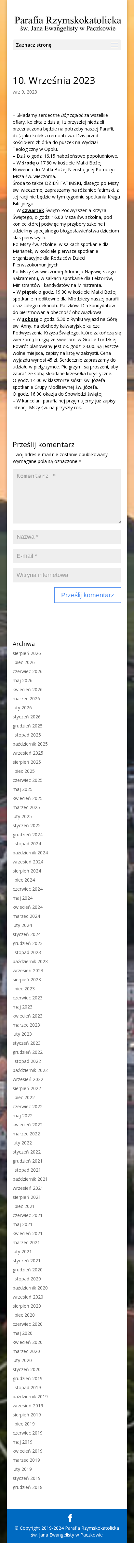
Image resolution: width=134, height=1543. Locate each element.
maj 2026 (23, 680)
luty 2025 (22, 816)
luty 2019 (22, 1469)
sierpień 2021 (27, 1197)
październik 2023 (30, 961)
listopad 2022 (27, 1061)
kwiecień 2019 (28, 1451)
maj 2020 (23, 1333)
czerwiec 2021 (28, 1215)
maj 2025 (23, 789)
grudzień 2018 (28, 1487)
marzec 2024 (26, 916)
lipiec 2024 (24, 880)
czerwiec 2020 (28, 1324)
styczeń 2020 (27, 1369)
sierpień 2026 (27, 653)
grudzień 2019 (28, 1378)
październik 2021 (30, 1179)
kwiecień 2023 (28, 1016)
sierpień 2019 (27, 1415)
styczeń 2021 (27, 1260)
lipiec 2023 (24, 988)
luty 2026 (22, 707)
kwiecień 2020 (28, 1342)
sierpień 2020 (27, 1306)
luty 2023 (22, 1034)
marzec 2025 (26, 807)
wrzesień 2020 (28, 1297)
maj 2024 (23, 898)
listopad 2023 (27, 952)
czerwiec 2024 (28, 889)
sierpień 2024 (27, 871)
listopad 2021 (27, 1170)
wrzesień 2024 (28, 862)
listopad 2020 (27, 1279)
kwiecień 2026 (28, 689)
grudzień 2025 (28, 726)
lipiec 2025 (24, 771)
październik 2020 (30, 1288)
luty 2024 (22, 925)
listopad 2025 (27, 735)
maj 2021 (23, 1224)
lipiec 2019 (24, 1424)
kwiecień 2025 (28, 798)
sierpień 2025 (27, 762)
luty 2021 (22, 1251)
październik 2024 (30, 853)
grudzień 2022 (28, 1052)
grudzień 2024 (28, 834)
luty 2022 (22, 1143)
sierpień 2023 (27, 979)
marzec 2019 (26, 1460)
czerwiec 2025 (28, 780)
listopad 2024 (27, 843)
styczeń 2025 (27, 825)
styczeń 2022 (27, 1152)
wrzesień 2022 (28, 1079)
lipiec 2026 (24, 662)
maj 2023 (23, 1007)
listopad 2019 (27, 1387)
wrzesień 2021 (28, 1188)
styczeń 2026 (27, 717)
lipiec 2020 (24, 1315)
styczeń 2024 (27, 934)
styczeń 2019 (27, 1478)
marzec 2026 (26, 698)
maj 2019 (23, 1442)
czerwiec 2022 (28, 1106)
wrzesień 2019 (28, 1405)
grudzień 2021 (28, 1161)
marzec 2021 (26, 1242)
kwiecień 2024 (28, 907)
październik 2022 (30, 1070)
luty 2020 (22, 1360)
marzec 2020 (26, 1351)
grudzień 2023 (28, 943)
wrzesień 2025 (28, 753)
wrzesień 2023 (28, 970)
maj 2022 (23, 1115)
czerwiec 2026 (28, 671)
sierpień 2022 (27, 1088)
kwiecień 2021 (28, 1233)
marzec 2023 (26, 1025)
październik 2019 (30, 1396)
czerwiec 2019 (28, 1433)
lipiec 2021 (24, 1206)
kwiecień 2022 (28, 1124)
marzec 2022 (26, 1134)
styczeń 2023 (27, 1043)
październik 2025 (30, 744)
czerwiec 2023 (28, 998)
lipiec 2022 (24, 1097)
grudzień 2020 (28, 1270)
